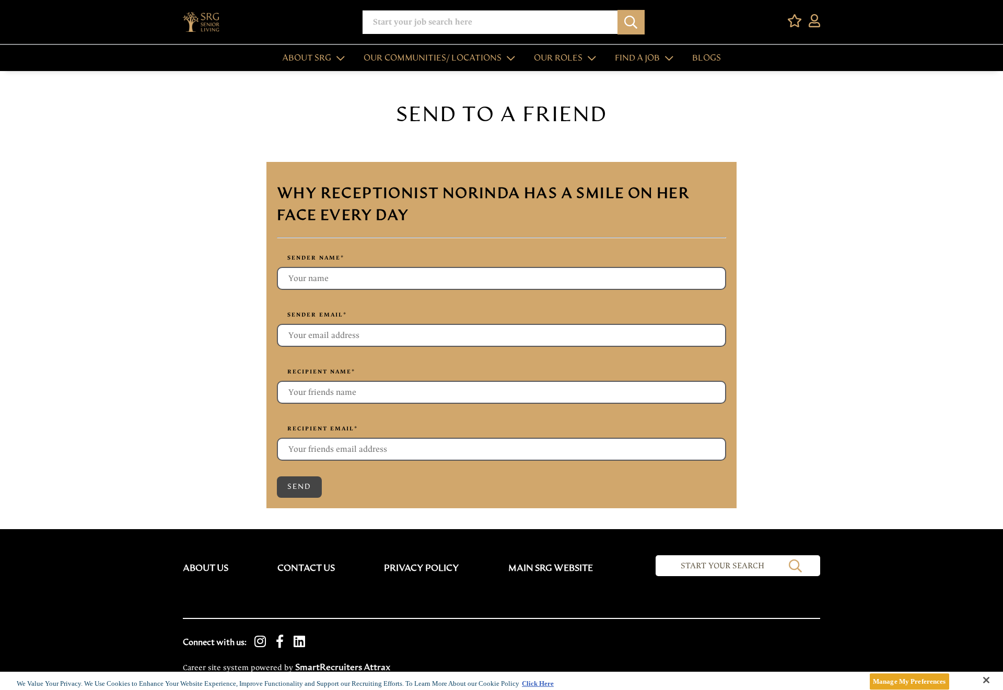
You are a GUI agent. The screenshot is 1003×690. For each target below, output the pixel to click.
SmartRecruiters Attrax (342, 667)
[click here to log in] (814, 22)
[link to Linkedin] (299, 642)
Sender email (317, 315)
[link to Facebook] (280, 642)
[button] (338, 58)
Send (299, 486)
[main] (501, 681)
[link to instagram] (260, 642)
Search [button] (631, 22)
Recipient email (322, 428)
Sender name (315, 258)
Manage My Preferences (909, 681)
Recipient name (321, 372)
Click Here (538, 683)
